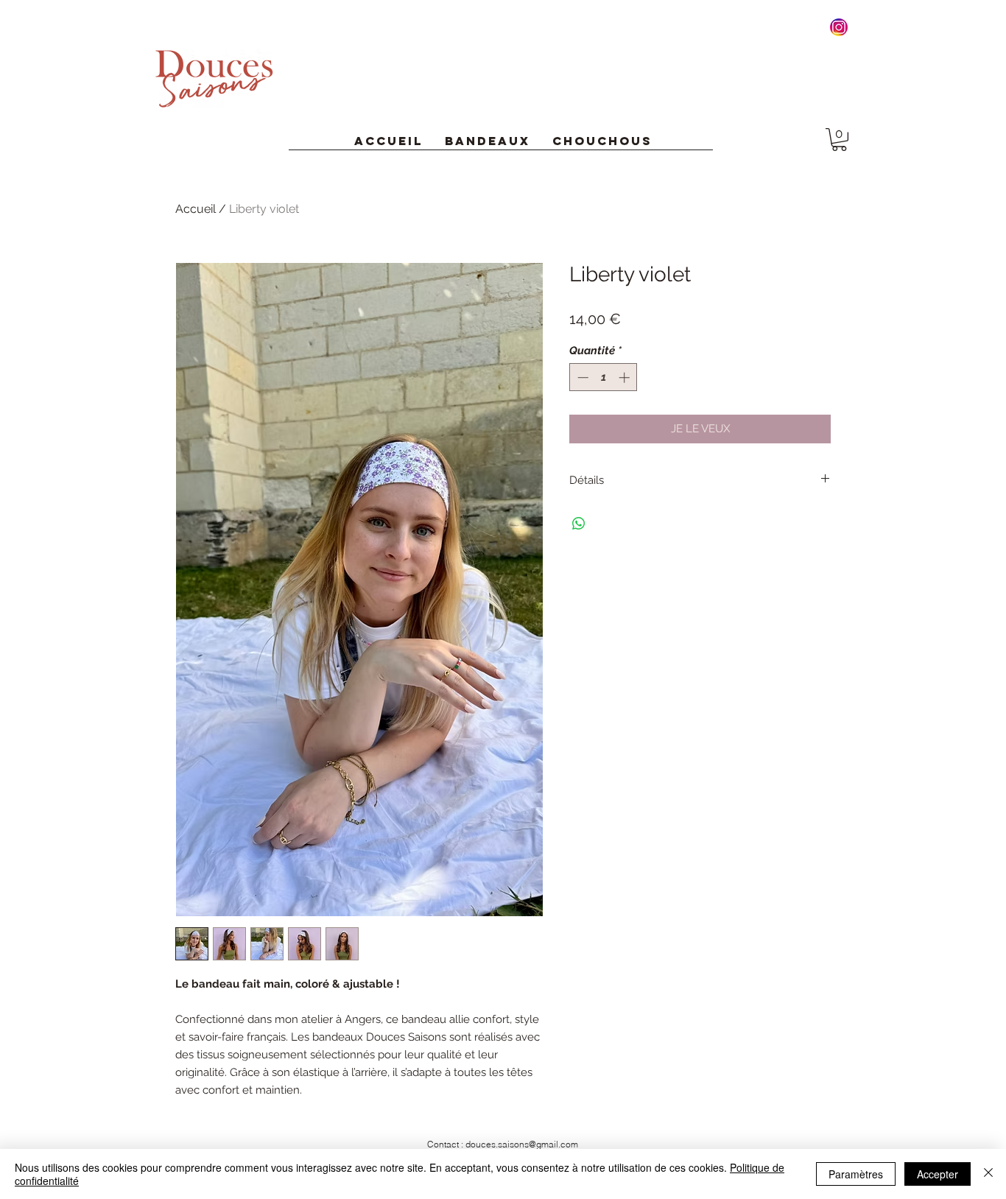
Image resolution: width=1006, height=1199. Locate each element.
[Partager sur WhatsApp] (579, 523)
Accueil (195, 209)
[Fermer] (988, 1174)
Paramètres (856, 1174)
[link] (839, 139)
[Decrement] (581, 377)
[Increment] (626, 377)
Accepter (937, 1174)
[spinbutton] (603, 377)
